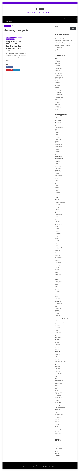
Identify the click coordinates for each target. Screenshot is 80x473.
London (57, 269)
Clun (56, 183)
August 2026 (58, 58)
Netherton (57, 288)
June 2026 (57, 61)
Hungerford (57, 250)
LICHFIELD (57, 264)
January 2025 (58, 90)
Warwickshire (58, 402)
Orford (56, 306)
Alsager (57, 125)
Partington (57, 315)
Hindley (57, 238)
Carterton (57, 170)
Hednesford (57, 233)
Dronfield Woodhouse (60, 202)
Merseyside (57, 279)
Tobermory (57, 388)
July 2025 (57, 80)
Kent (56, 259)
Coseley (57, 189)
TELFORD (57, 381)
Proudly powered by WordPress (30, 466)
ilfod (56, 252)
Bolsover (57, 148)
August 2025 (58, 78)
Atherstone (57, 130)
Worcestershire (58, 429)
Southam (57, 363)
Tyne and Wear (58, 392)
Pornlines (57, 446)
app (56, 129)
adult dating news (59, 119)
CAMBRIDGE (58, 166)
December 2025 (59, 72)
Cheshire (57, 180)
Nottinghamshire (59, 303)
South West (58, 359)
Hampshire (57, 230)
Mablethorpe (58, 271)
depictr (56, 195)
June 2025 (57, 82)
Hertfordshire (58, 236)
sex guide (15, 37)
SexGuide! (40, 9)
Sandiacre (57, 334)
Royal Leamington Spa (60, 332)
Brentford (57, 151)
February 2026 (58, 68)
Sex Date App (62, 18)
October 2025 (58, 75)
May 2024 (57, 104)
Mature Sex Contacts (40, 18)
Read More (7, 60)
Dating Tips (57, 194)
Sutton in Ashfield (59, 380)
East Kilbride (58, 204)
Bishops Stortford (59, 146)
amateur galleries (59, 127)
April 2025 (57, 85)
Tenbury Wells (58, 383)
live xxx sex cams (59, 457)
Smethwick (57, 351)
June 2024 (57, 102)
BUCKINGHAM (58, 156)
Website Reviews (10, 39)
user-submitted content (60, 399)
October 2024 (58, 96)
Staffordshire (58, 370)
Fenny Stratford (58, 214)
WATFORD (57, 404)
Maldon (56, 272)
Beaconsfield (58, 136)
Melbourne (57, 277)
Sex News (57, 341)
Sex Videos (57, 455)
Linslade (57, 267)
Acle (56, 117)
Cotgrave (57, 190)
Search (56, 26)
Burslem (57, 163)
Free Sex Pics (9, 21)
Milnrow (57, 284)
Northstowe (58, 301)
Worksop (57, 431)
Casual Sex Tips (58, 171)
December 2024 (59, 92)
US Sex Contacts (28, 18)
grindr (56, 226)
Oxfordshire (57, 311)
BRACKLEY (57, 149)
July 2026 (57, 60)
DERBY (56, 197)
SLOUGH (57, 349)
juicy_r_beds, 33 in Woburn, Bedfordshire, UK (65, 43)
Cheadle (57, 173)
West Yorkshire (58, 417)
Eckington (57, 211)
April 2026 (57, 65)
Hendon (57, 235)
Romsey (57, 330)
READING (57, 325)
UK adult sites (58, 395)
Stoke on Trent (58, 373)
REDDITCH (57, 327)
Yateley (56, 434)
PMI (56, 317)
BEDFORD (57, 137)
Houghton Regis (58, 247)
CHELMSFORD (58, 175)
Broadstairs (57, 153)
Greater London (58, 223)
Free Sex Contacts (18, 18)
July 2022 (57, 109)
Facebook (9, 66)
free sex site (9, 37)
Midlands (57, 282)
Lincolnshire (57, 265)
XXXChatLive (58, 450)
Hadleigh (57, 228)
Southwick (57, 368)
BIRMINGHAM (58, 144)
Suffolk (56, 376)
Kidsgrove (57, 260)
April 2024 (57, 106)
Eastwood (57, 209)
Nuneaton (57, 305)
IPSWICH (57, 255)
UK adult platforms (59, 393)
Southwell (57, 366)
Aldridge (57, 124)
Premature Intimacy (59, 322)
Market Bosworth (59, 274)
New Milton (57, 289)
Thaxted (57, 385)
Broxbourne (57, 154)
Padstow (57, 313)
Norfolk (56, 296)
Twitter (17, 66)
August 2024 (58, 99)
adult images (58, 120)
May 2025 (57, 84)
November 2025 (59, 73)
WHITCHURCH (58, 421)
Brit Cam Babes (58, 448)
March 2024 (58, 107)
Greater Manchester (59, 224)
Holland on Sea (58, 241)
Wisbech (57, 424)
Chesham (57, 178)
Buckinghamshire (59, 158)
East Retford (58, 206)
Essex (56, 212)
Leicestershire (58, 262)
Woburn (57, 426)
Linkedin (17, 69)
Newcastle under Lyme (60, 293)
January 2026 (58, 70)
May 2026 (57, 63)
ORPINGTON (58, 308)
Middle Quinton (58, 281)
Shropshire (57, 347)
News (56, 294)
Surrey (56, 378)
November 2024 (59, 94)
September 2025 (59, 77)
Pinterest (9, 69)
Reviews (57, 329)
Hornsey (57, 245)
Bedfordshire (58, 139)
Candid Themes (52, 466)
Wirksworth (58, 423)
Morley (56, 286)
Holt (56, 243)
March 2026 (58, 67)
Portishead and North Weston (62, 318)
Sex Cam (57, 453)
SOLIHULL (57, 354)
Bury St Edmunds (59, 165)
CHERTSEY (57, 177)
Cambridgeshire (58, 168)
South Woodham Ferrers (60, 361)
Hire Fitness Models (59, 445)
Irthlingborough (58, 257)
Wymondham (58, 433)
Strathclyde (57, 375)
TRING (56, 390)
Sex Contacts (58, 337)
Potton (56, 320)
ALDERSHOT (58, 122)
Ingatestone (58, 253)
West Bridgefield (59, 414)
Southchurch (58, 364)
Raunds (57, 323)
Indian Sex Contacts (51, 18)
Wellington (57, 409)
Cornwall (57, 187)
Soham (56, 352)
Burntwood (57, 161)
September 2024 (59, 97)
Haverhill (57, 231)
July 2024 (57, 101)
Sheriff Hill (57, 346)
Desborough (58, 200)
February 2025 (58, 89)
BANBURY (57, 134)
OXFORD (57, 310)
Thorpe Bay (57, 387)
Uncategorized (58, 397)
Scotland (57, 335)
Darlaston (57, 192)
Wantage (57, 400)
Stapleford (57, 371)
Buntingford (57, 160)
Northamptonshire (59, 300)
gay (56, 219)
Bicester (57, 142)
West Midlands (58, 416)
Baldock (57, 132)
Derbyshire (57, 199)
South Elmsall (58, 358)
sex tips (20, 37)
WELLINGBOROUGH (60, 407)
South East (57, 356)
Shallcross (57, 344)
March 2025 (58, 87)
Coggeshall (57, 185)
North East (57, 298)
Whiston (57, 419)
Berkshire (57, 141)
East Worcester (58, 207)
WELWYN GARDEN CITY (61, 411)
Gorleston (57, 221)
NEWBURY (57, 291)
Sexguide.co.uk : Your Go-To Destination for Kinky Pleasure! (14, 45)
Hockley (57, 240)
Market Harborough (59, 276)
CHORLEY (57, 182)
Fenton (56, 216)
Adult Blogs (8, 18)
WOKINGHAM (58, 428)
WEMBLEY (57, 412)
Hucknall (57, 248)
